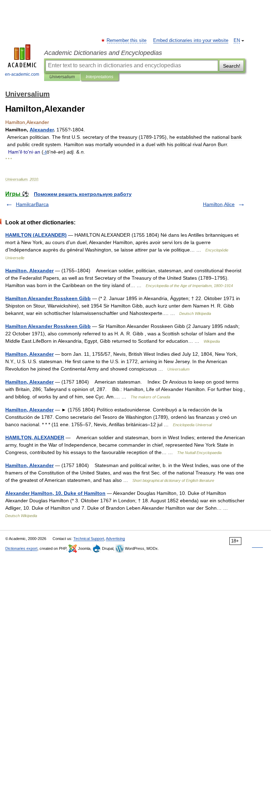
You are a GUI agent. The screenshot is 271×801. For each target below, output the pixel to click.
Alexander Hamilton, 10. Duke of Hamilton (55, 493)
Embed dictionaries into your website (190, 40)
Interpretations (99, 76)
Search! (231, 66)
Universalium (62, 76)
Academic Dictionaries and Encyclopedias (103, 52)
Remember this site (126, 40)
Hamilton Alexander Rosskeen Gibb (48, 298)
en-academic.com (22, 74)
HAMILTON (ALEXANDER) (36, 235)
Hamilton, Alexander (29, 270)
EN (237, 40)
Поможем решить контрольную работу (83, 194)
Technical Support (88, 538)
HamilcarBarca (32, 204)
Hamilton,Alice (219, 204)
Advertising (115, 538)
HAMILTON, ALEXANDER (34, 437)
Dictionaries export (21, 548)
